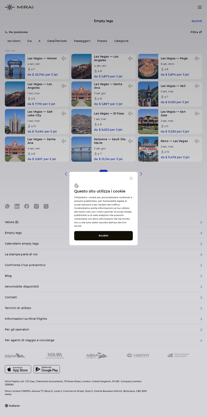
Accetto (104, 235)
